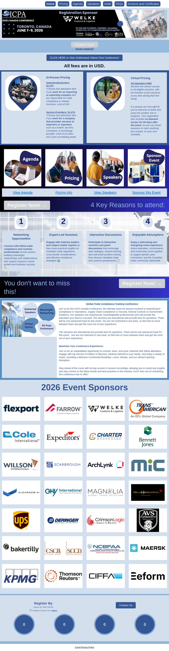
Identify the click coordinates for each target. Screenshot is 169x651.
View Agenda (22, 192)
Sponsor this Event (146, 192)
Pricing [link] (63, 4)
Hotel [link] (107, 4)
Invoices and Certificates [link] (143, 4)
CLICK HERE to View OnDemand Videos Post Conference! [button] (84, 57)
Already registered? (84, 49)
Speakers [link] (93, 4)
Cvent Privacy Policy (84, 647)
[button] (54, 611)
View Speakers (105, 192)
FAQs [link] (119, 4)
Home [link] (50, 4)
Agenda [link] (78, 4)
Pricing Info (63, 192)
